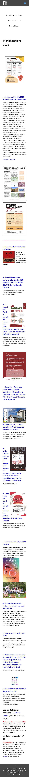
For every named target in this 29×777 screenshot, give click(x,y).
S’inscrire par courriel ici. (9, 159)
